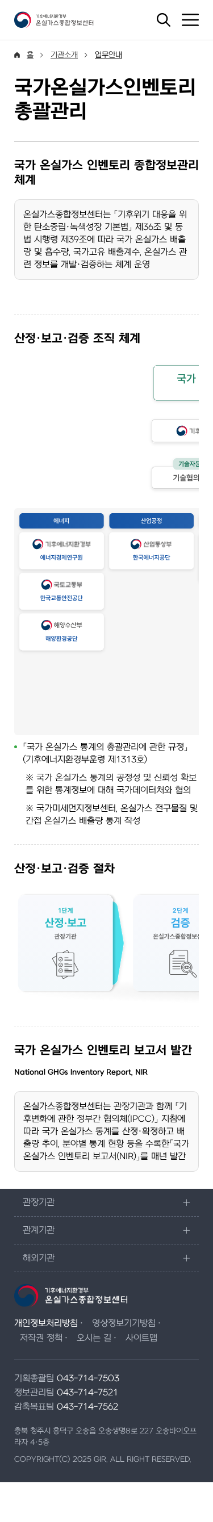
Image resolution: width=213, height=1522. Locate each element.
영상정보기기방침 (124, 1323)
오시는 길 (94, 1338)
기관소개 (64, 55)
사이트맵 (141, 1338)
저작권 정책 (41, 1338)
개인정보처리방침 (46, 1323)
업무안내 (108, 55)
